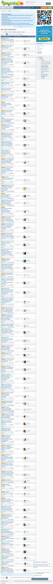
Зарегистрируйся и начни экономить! (40, 578)
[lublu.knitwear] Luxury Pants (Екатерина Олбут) (18, 23)
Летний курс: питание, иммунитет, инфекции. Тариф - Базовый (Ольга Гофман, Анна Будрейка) (7, 438)
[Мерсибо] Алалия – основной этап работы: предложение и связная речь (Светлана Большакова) (7, 187)
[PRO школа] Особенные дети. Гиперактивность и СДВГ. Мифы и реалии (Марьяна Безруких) (7, 457)
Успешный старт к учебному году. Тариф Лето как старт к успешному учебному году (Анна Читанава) (7, 226)
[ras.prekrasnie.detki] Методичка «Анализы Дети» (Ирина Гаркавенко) (7, 500)
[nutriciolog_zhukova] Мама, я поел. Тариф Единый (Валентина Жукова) (7, 120)
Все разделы (40, 57)
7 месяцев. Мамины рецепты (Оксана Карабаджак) (7, 563)
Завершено (40, 51)
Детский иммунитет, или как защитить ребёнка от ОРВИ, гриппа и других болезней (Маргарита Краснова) (7, 300)
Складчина (3, 583)
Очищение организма (45, 68)
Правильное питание (45, 71)
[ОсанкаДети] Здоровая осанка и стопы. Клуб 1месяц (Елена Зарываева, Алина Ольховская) (7, 377)
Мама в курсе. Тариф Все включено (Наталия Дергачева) (6, 429)
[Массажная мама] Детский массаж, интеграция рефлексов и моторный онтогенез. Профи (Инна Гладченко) (7, 251)
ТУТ (49, 564)
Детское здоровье (44, 66)
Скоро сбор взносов (41, 45)
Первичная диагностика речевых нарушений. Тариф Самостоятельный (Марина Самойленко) (7, 70)
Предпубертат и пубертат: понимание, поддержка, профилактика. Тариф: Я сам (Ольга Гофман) (7, 447)
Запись (39, 47)
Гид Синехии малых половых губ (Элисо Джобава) (7, 243)
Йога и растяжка (44, 69)
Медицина (43, 78)
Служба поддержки (32, 1)
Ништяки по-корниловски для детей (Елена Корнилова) (6, 54)
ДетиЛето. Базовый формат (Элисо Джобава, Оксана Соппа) (7, 523)
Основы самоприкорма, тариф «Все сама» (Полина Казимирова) (7, 39)
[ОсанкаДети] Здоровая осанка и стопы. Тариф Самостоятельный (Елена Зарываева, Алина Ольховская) (7, 61)
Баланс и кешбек (31, 26)
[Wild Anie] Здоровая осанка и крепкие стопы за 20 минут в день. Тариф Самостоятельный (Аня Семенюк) (7, 291)
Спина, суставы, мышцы (45, 63)
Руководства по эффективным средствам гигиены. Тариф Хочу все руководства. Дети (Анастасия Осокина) (7, 317)
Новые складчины (20, 26)
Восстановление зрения (45, 61)
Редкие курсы (15, 26)
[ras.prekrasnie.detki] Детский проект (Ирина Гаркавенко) (6, 104)
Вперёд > (21, 34)
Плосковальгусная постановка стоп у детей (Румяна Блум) (7, 360)
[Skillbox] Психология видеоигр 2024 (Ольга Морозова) (20, 24)
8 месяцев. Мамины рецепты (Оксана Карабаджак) (7, 557)
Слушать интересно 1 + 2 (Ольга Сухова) (6, 485)
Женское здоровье (44, 74)
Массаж (42, 72)
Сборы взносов (26, 26)
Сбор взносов (40, 48)
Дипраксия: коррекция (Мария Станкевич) (6, 260)
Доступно (39, 49)
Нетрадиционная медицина (44, 76)
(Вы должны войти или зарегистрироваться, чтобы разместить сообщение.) (23, 577)
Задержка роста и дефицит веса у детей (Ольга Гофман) (7, 46)
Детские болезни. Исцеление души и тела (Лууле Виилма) (7, 96)
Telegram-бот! (45, 562)
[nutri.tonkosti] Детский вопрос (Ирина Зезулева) (6, 422)
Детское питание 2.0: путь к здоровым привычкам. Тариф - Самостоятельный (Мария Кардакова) (7, 169)
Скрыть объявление (51, 561)
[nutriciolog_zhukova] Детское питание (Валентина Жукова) (6, 195)
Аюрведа (43, 60)
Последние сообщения (8, 7)
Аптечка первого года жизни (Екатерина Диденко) (7, 111)
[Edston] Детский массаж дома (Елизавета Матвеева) (7, 402)
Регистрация (44, 7)
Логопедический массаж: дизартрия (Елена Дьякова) (7, 274)
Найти (48, 3)
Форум (1, 8)
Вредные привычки (44, 65)
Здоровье (41, 58)
